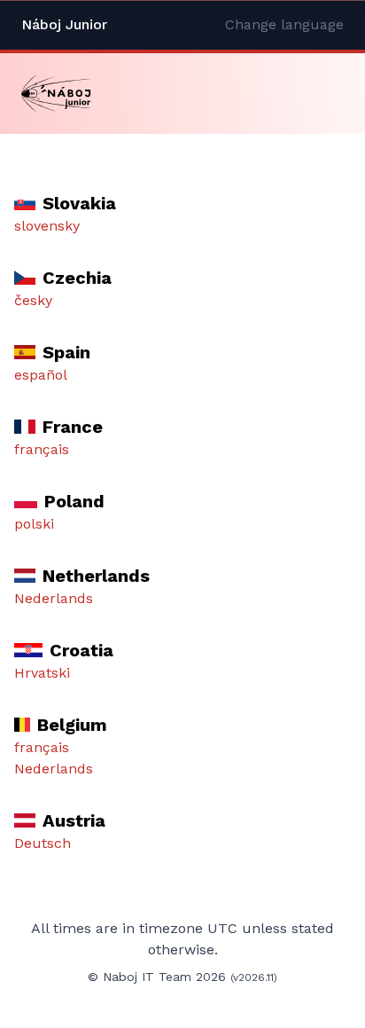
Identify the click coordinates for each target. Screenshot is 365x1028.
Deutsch (42, 843)
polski (34, 523)
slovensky (47, 225)
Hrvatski (42, 672)
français (41, 449)
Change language (284, 24)
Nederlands (53, 598)
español (40, 374)
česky (33, 300)
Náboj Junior (64, 24)
